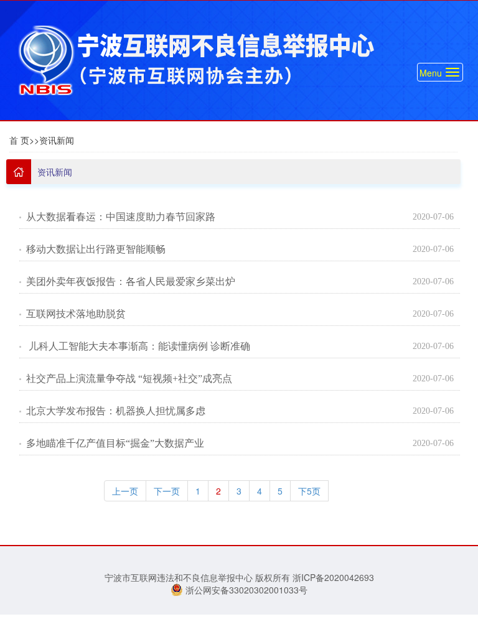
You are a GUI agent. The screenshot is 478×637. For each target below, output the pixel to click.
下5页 (309, 491)
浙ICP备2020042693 (333, 577)
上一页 (125, 491)
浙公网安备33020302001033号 (245, 590)
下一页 (167, 491)
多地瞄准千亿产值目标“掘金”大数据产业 (115, 443)
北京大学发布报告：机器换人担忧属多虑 (115, 411)
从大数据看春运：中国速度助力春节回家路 (120, 217)
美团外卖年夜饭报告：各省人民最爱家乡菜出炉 (130, 281)
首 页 (19, 140)
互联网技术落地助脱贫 (76, 314)
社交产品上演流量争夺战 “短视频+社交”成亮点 (129, 378)
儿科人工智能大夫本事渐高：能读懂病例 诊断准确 (138, 346)
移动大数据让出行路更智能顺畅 (96, 249)
